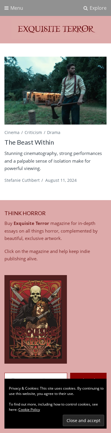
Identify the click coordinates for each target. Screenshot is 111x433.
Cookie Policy (29, 409)
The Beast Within (29, 142)
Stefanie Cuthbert (22, 180)
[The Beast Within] (55, 91)
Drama (53, 132)
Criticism (33, 132)
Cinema (12, 132)
